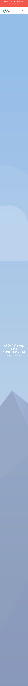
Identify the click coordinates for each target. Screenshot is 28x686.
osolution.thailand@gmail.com (18, 1)
